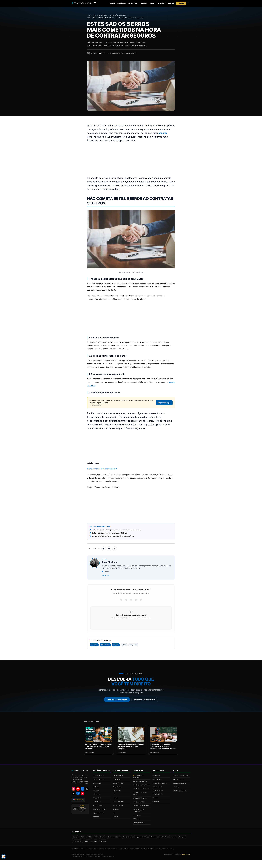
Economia (182, 837)
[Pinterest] (82, 793)
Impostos (161, 3)
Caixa (95, 841)
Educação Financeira (118, 15)
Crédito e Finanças (119, 775)
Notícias (112, 3)
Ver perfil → (106, 575)
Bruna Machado (99, 53)
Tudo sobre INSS (98, 775)
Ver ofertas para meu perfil (117, 700)
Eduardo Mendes (185, 854)
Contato (155, 798)
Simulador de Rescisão (140, 781)
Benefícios (121, 3)
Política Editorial (158, 787)
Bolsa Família (97, 783)
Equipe (83, 848)
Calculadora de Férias (139, 798)
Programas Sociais (98, 805)
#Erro (124, 645)
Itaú (114, 813)
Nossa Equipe (157, 779)
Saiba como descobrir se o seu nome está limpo (109, 533)
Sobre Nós (156, 775)
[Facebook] (82, 789)
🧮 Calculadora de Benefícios (138, 776)
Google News (79, 799)
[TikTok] (73, 793)
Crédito (143, 3)
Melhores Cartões (138, 822)
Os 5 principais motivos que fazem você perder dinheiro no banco (116, 530)
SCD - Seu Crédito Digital (181, 775)
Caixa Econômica (118, 801)
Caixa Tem (96, 790)
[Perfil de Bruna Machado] (88, 53)
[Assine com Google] (131, 623)
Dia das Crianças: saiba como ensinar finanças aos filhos (113, 536)
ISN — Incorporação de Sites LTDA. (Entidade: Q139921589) (97, 856)
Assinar (182, 3)
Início (89, 15)
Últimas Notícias (101, 15)
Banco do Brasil (118, 805)
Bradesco (116, 809)
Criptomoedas (77, 841)
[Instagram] (73, 789)
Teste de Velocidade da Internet (164, 848)
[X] (87, 789)
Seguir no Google (164, 403)
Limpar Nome (117, 790)
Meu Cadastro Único (179, 783)
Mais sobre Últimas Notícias (144, 700)
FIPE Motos (136, 819)
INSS (82, 837)
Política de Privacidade (160, 783)
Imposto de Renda (98, 813)
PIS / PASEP (96, 801)
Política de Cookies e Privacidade (107, 848)
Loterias (171, 3)
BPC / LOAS (96, 794)
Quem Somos (75, 848)
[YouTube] (78, 789)
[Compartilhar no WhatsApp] (103, 548)
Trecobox (176, 787)
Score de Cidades (178, 779)
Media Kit (156, 801)
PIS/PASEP (163, 837)
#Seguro (116, 645)
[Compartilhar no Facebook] (109, 548)
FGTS (89, 837)
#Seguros (94, 645)
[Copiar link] (114, 548)
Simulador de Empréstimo (141, 805)
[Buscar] (188, 3)
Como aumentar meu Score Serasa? (102, 469)
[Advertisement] (131, 159)
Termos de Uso (158, 790)
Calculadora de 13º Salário (141, 789)
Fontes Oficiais (157, 794)
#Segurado (133, 645)
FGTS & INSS (132, 3)
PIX (114, 794)
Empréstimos (117, 779)
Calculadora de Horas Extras (139, 793)
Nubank (115, 798)
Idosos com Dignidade (180, 790)
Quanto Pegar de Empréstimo (138, 810)
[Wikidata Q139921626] (97, 854)
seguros (163, 133)
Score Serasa (117, 787)
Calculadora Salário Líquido (141, 785)
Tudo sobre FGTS (98, 779)
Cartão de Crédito (118, 783)
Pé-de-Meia (97, 798)
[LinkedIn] (78, 793)
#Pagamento (105, 645)
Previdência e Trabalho (100, 809)
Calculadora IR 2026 (139, 802)
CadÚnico (96, 787)
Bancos (152, 3)
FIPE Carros (136, 815)
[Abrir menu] (95, 3)
